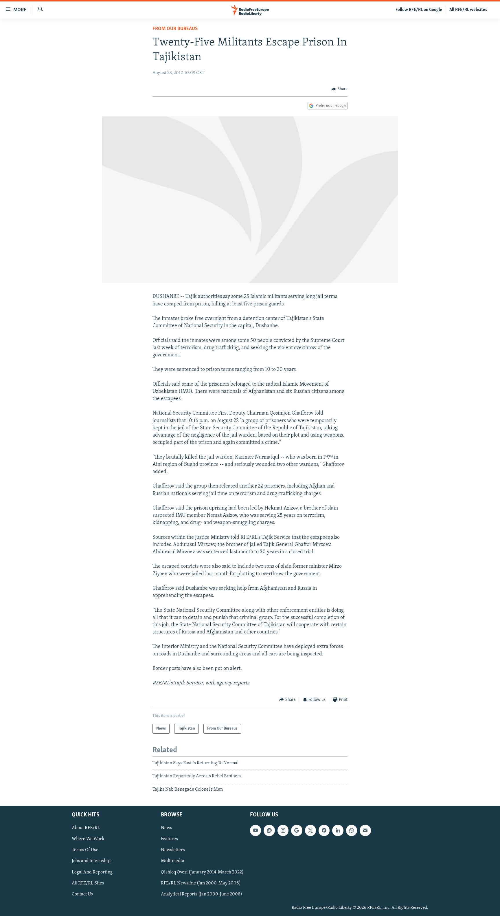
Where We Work (88, 839)
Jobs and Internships (92, 861)
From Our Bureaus (175, 29)
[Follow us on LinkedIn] (337, 830)
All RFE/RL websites (468, 10)
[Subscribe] (365, 830)
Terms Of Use (85, 850)
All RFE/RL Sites (88, 883)
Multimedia (172, 861)
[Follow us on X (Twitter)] (310, 830)
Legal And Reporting (92, 872)
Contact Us (82, 894)
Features (169, 839)
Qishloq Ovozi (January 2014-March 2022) (202, 872)
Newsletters (173, 850)
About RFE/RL (86, 828)
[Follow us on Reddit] (269, 830)
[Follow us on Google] (296, 830)
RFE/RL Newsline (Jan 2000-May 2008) (201, 883)
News (166, 828)
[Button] (339, 89)
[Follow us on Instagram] (282, 830)
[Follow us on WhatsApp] (351, 830)
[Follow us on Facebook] (324, 830)
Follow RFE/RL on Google (419, 10)
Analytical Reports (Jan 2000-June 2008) (201, 894)
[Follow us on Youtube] (255, 830)
